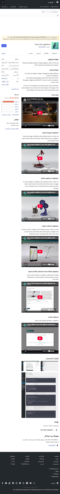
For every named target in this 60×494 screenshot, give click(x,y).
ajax (7, 81)
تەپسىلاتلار (54, 53)
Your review (15, 114)
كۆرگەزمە (41, 456)
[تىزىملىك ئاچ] (2, 2)
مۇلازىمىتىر (56, 461)
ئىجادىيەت (30, 53)
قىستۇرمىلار (41, 461)
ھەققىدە (57, 456)
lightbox (3, 81)
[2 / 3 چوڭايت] (37, 363)
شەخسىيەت (56, 464)
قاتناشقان (12, 456)
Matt (56, 471)
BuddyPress (55, 476)
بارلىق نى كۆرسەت (6, 114)
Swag (12, 464)
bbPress (56, 474)
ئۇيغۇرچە (53, 483)
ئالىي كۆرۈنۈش (15, 89)
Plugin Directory (55, 6)
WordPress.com (54, 469)
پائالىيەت (12, 459)
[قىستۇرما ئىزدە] (43, 11)
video (3, 84)
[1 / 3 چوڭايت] (56, 363)
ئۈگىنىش (27, 456)
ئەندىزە (42, 464)
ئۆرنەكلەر (41, 459)
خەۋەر (57, 459)
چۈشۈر (3, 45)
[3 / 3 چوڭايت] (56, 374)
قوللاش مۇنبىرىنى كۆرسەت (12, 128)
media (7, 84)
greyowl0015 (42, 47)
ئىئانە (13, 461)
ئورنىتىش (38, 53)
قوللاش (3, 53)
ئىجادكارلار (26, 461)
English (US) (4, 78)
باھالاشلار (46, 53)
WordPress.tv (25, 464)
